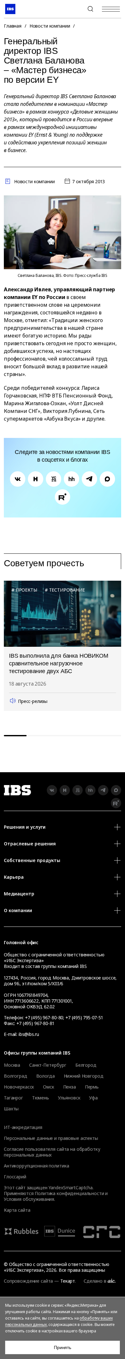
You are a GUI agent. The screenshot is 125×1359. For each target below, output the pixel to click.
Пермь (92, 1087)
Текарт (67, 1281)
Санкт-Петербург (47, 1065)
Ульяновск (69, 1098)
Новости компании (49, 26)
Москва (12, 1065)
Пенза (69, 1087)
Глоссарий (15, 1177)
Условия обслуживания (29, 1199)
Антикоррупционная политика (36, 1166)
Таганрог (13, 1098)
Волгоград (15, 1076)
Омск (48, 1087)
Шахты (11, 1109)
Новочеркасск (19, 1087)
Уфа (93, 1098)
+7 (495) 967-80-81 (35, 1023)
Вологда (45, 1076)
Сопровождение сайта (28, 1281)
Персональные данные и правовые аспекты (51, 1138)
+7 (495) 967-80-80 (75, 9)
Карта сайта (17, 1210)
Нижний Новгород (84, 1076)
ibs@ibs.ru (29, 1034)
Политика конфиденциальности (69, 1193)
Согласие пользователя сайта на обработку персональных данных (52, 1152)
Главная (12, 26)
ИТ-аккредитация (23, 1127)
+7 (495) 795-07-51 (84, 1017)
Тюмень (40, 1098)
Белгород (85, 1065)
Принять (62, 1347)
